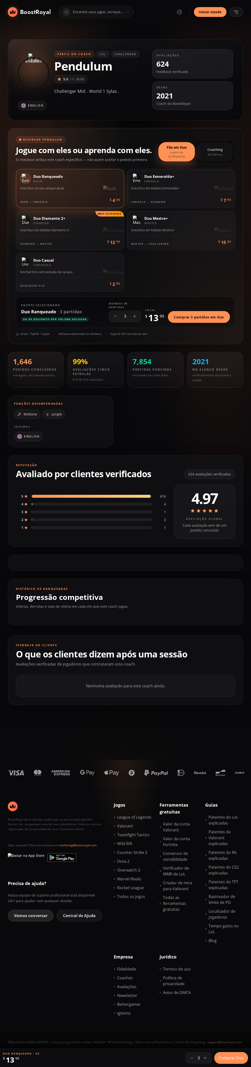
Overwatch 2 (128, 870)
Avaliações (127, 986)
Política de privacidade (174, 980)
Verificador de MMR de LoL (176, 871)
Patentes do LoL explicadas (223, 820)
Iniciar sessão (210, 12)
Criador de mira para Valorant (177, 885)
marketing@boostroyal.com (78, 845)
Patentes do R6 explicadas (223, 855)
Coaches (125, 978)
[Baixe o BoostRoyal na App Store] (26, 857)
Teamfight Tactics (133, 834)
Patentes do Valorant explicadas (220, 837)
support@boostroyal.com (224, 1042)
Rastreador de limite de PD (222, 899)
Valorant (125, 826)
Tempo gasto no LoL (224, 928)
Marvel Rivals (129, 879)
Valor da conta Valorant (176, 827)
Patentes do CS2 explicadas (224, 870)
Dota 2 (123, 861)
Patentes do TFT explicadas (223, 884)
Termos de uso (177, 969)
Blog (213, 940)
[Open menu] (236, 12)
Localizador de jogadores (222, 914)
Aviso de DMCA (177, 992)
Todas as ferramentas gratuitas (174, 903)
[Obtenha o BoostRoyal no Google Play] (61, 857)
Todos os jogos (131, 896)
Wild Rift (124, 843)
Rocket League (130, 887)
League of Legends (134, 817)
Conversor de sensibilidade (175, 856)
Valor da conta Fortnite (176, 841)
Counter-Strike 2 (132, 852)
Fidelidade (126, 969)
